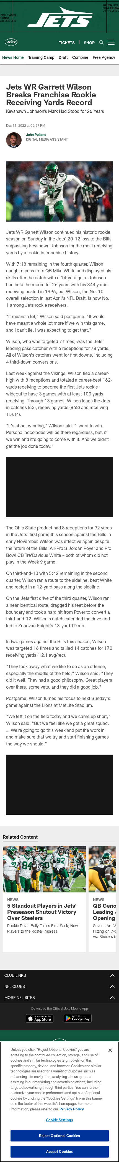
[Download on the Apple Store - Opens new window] (40, 1019)
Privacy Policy (72, 1109)
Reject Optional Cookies (59, 1135)
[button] (59, 487)
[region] (59, 1101)
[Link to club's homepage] (11, 39)
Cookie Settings (59, 1120)
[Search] (101, 42)
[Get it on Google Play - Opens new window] (78, 1021)
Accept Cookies (59, 1151)
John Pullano (36, 134)
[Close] (110, 1050)
